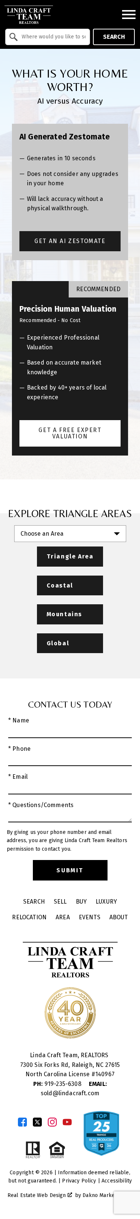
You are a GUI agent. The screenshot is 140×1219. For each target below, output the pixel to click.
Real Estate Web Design (37, 1195)
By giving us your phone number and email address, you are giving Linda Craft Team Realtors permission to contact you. (67, 840)
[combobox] (47, 37)
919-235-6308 (58, 1083)
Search (114, 36)
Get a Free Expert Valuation (69, 433)
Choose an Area (42, 533)
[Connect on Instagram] (52, 1122)
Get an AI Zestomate (69, 241)
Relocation (29, 917)
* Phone (19, 748)
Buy (81, 901)
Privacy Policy (79, 1181)
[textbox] (52, 36)
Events (89, 917)
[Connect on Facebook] (22, 1122)
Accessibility (117, 1181)
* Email (18, 776)
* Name (18, 720)
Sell (60, 901)
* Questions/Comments (41, 805)
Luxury (106, 901)
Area (63, 917)
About (118, 917)
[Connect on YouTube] (67, 1122)
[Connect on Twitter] (37, 1122)
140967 (105, 1074)
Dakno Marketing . (107, 1195)
